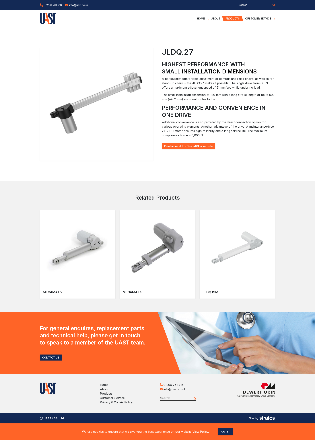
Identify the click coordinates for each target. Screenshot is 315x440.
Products (232, 18)
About (215, 18)
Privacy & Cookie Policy (116, 402)
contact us (50, 357)
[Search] (274, 5)
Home (201, 18)
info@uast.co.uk (175, 389)
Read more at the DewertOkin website (188, 146)
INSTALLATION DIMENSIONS (219, 71)
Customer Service (258, 18)
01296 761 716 (173, 385)
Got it (225, 431)
